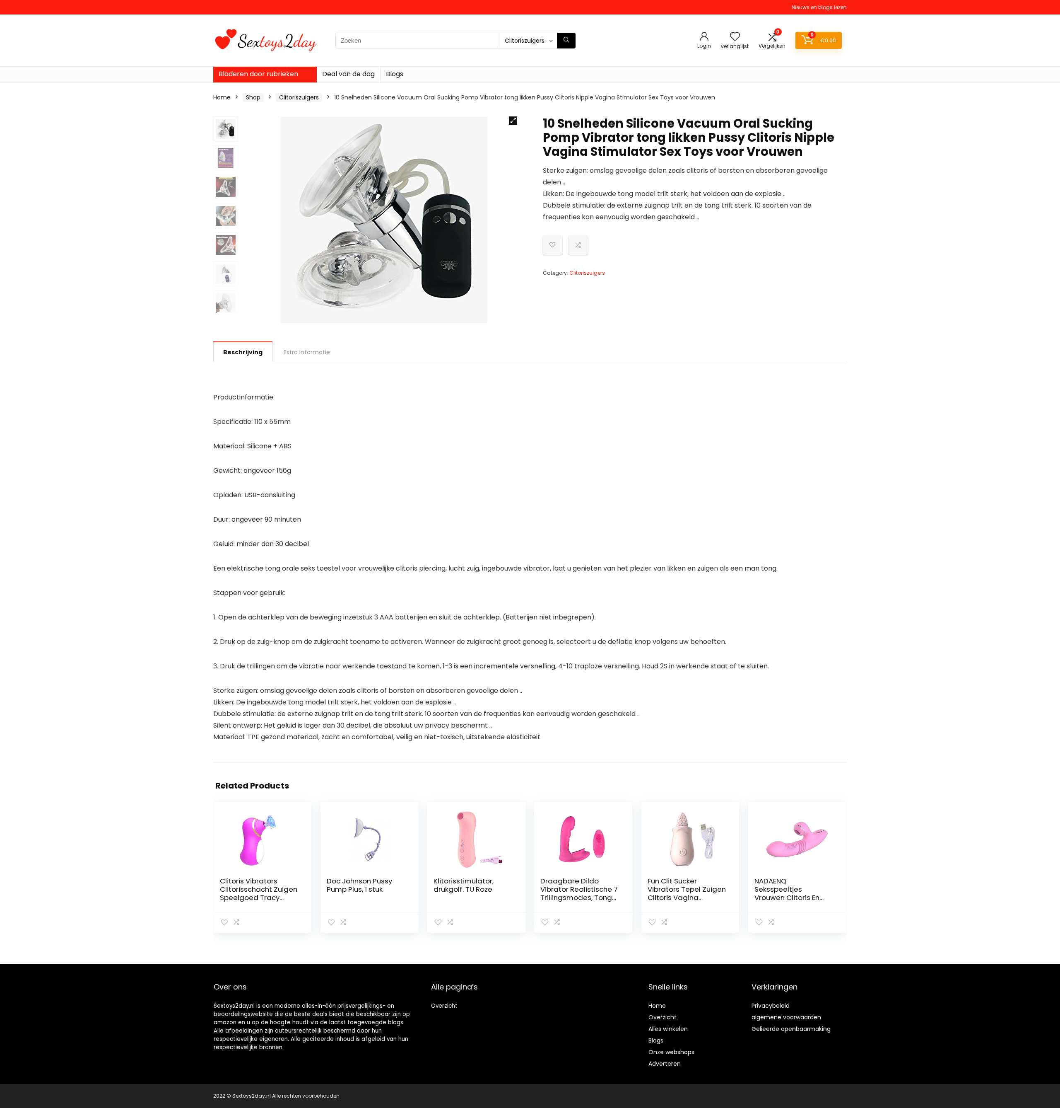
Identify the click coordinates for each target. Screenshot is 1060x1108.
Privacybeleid (771, 1006)
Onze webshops (671, 1052)
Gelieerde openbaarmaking (791, 1029)
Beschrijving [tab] (243, 352)
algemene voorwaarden (786, 1017)
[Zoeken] (566, 40)
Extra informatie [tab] (307, 352)
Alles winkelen (668, 1029)
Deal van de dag (348, 74)
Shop (253, 97)
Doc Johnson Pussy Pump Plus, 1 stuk (359, 885)
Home (222, 97)
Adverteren (664, 1064)
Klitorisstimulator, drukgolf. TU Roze (464, 885)
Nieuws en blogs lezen (819, 7)
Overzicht (444, 1006)
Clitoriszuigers (299, 97)
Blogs (394, 74)
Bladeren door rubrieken (258, 74)
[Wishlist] (735, 37)
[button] (513, 120)
